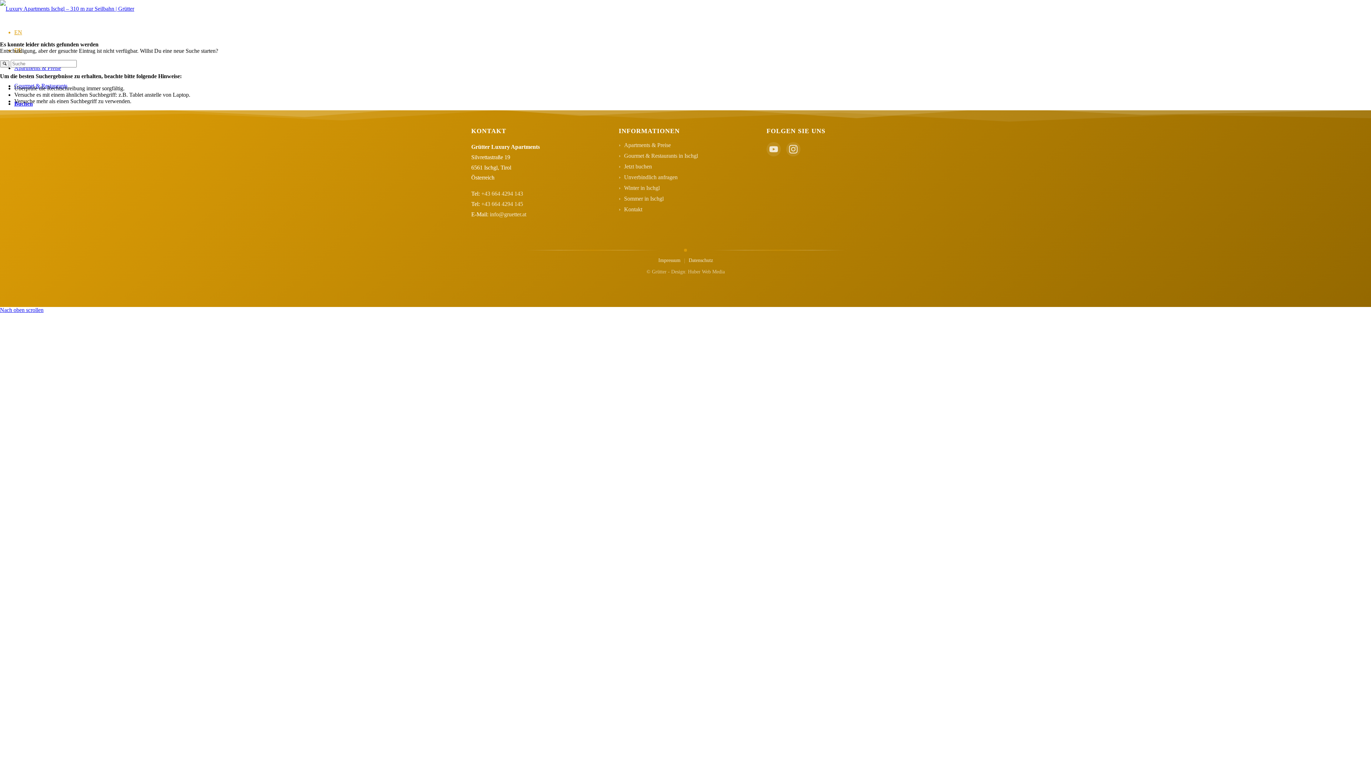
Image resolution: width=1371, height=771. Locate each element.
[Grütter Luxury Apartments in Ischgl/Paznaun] (67, 9)
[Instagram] (793, 149)
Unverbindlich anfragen (651, 177)
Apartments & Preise (647, 145)
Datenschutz (701, 260)
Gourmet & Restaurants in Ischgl (661, 156)
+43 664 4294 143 (502, 194)
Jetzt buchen (638, 166)
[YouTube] (774, 149)
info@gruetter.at (508, 214)
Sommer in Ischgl (644, 199)
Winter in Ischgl (642, 188)
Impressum (669, 260)
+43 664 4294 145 (502, 204)
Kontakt (633, 209)
